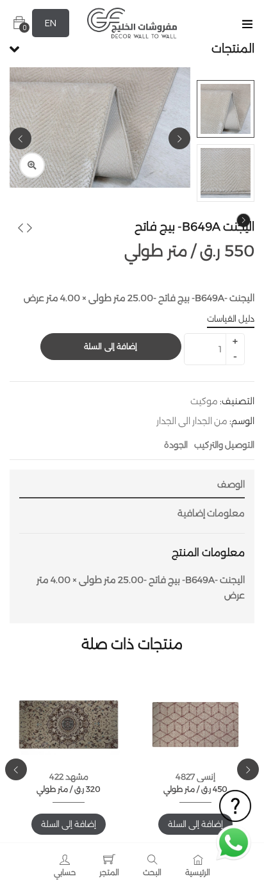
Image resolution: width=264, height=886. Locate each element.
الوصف (231, 484)
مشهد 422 (68, 776)
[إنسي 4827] (195, 724)
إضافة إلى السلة (110, 346)
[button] (19, 22)
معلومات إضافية (211, 513)
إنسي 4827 (195, 776)
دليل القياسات (230, 318)
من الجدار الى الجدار (191, 421)
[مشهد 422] (69, 724)
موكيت (204, 401)
